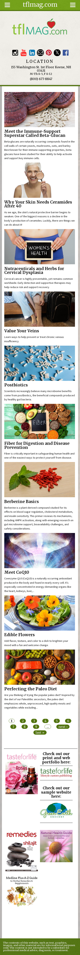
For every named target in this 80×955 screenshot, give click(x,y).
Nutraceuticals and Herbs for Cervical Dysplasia (34, 270)
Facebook (65, 52)
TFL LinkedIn (32, 52)
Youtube (23, 52)
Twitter (57, 52)
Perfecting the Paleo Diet (30, 689)
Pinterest (48, 52)
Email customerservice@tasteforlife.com (40, 52)
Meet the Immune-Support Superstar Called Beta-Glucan (34, 133)
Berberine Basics (21, 501)
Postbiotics (16, 385)
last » (40, 732)
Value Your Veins (21, 330)
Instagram (15, 52)
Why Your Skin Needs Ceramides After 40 (38, 204)
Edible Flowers (19, 634)
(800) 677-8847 (41, 79)
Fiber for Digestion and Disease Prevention (37, 445)
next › (62, 727)
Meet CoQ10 (16, 572)
